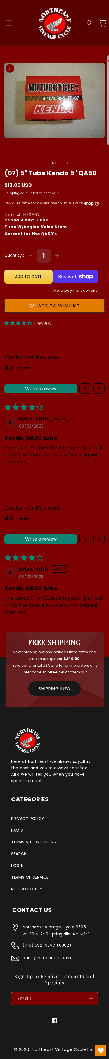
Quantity (13, 255)
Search (19, 854)
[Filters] (85, 388)
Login (17, 865)
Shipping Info (54, 689)
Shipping (12, 193)
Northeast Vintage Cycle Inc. (63, 1049)
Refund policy (26, 889)
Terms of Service (30, 877)
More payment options (75, 290)
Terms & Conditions (33, 842)
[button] (9, 23)
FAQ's (17, 830)
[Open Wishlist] (100, 1050)
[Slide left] (42, 163)
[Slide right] (67, 163)
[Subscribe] (91, 998)
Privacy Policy (27, 818)
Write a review (41, 388)
